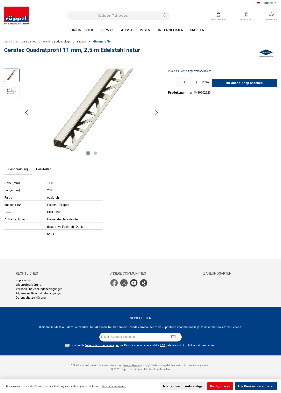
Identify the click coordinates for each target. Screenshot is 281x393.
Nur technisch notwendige (183, 386)
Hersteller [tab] (43, 169)
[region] (82, 113)
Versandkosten (131, 365)
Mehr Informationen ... (114, 386)
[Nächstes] (156, 112)
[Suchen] (165, 15)
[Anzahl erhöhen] (196, 82)
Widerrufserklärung (28, 284)
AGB (162, 345)
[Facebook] (114, 283)
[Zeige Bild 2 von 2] (95, 153)
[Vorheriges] (27, 112)
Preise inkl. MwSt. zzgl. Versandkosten (189, 71)
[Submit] (173, 337)
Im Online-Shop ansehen (244, 83)
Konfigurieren (220, 386)
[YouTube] (133, 283)
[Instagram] (124, 283)
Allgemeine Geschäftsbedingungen (39, 293)
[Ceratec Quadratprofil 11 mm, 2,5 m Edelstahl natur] (92, 113)
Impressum (23, 280)
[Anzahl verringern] (172, 82)
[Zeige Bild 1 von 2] (88, 153)
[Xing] (143, 283)
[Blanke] (266, 53)
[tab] (18, 169)
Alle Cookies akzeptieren (256, 386)
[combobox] (113, 15)
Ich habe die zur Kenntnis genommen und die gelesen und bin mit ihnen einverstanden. (142, 345)
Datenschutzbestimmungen (102, 345)
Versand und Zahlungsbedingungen (39, 289)
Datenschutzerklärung (31, 297)
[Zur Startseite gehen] (16, 16)
